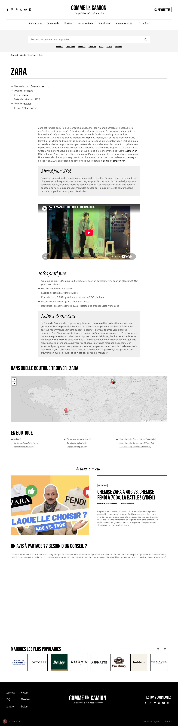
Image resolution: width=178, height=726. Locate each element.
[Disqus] (89, 605)
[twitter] (21, 9)
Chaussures (70, 46)
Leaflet (144, 421)
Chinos (109, 46)
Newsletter (164, 10)
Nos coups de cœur (124, 23)
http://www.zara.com (37, 86)
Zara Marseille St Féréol (135, 446)
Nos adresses (104, 23)
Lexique (24, 706)
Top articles (144, 23)
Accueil (14, 55)
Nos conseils (53, 23)
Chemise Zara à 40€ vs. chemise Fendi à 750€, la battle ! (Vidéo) (126, 495)
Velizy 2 (17, 439)
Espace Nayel (77, 446)
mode (89, 137)
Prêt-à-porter (29, 108)
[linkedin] (30, 9)
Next (164, 648)
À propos (11, 692)
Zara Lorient (77, 443)
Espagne (28, 90)
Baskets (59, 46)
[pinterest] (16, 9)
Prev (158, 648)
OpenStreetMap (154, 421)
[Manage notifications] (5, 721)
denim (106, 160)
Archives (10, 706)
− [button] (14, 383)
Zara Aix (79, 439)
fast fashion (131, 150)
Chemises (81, 46)
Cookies (167, 721)
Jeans (101, 46)
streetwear (119, 160)
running (130, 157)
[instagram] (12, 9)
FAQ (8, 699)
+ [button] (14, 379)
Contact (24, 692)
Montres (118, 46)
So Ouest (26, 443)
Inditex (27, 103)
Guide (23, 55)
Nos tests (68, 23)
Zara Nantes (23, 446)
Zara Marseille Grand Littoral (137, 439)
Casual (25, 95)
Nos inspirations (85, 23)
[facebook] (8, 9)
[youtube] (25, 9)
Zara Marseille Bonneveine (136, 443)
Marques (32, 55)
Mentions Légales (152, 721)
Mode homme (35, 23)
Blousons (92, 46)
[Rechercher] (145, 39)
